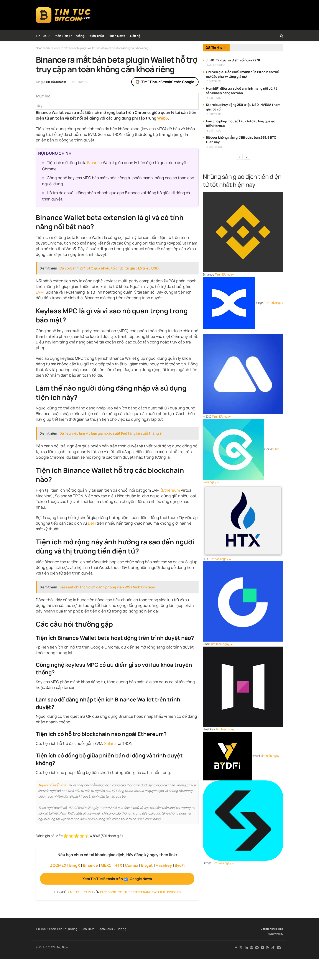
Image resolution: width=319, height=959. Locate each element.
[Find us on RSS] (267, 947)
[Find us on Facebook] (236, 947)
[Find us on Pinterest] (251, 947)
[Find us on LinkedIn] (246, 947)
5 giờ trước (214, 114)
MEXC (106, 865)
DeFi (92, 523)
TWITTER (158, 892)
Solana (110, 743)
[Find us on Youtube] (262, 947)
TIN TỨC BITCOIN (79, 892)
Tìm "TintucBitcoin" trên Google (167, 81)
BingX (74, 865)
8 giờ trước (214, 130)
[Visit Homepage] (63, 15)
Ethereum (171, 490)
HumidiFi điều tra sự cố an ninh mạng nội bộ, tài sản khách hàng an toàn (242, 90)
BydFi (180, 865)
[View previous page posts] (239, 157)
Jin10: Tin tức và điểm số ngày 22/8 (233, 60)
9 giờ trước (214, 146)
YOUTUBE (125, 892)
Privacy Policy (275, 934)
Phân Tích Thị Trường (69, 36)
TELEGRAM (142, 892)
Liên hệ (135, 36)
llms (280, 929)
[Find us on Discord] (279, 947)
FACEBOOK (108, 892)
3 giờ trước (214, 81)
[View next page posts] (247, 157)
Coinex (131, 865)
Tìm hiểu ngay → (226, 274)
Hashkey (164, 865)
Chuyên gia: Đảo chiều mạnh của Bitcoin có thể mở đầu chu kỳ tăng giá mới (242, 74)
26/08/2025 (80, 82)
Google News (269, 929)
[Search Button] (281, 35)
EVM (40, 292)
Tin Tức (41, 36)
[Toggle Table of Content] (39, 106)
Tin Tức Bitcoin (56, 82)
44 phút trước (216, 65)
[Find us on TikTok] (273, 947)
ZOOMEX (58, 865)
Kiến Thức (96, 36)
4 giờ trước (214, 97)
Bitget (147, 865)
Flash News (117, 36)
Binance (94, 162)
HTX (118, 865)
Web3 (162, 118)
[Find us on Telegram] (257, 947)
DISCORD (174, 892)
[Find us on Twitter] (241, 947)
